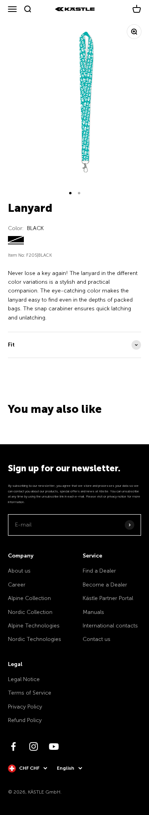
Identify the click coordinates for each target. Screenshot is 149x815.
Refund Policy (25, 720)
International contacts (110, 625)
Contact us (96, 639)
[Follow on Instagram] (33, 746)
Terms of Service (29, 692)
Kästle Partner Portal (108, 598)
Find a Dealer (99, 570)
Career (16, 584)
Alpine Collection (29, 598)
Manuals (93, 612)
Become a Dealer (105, 584)
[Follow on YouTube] (53, 746)
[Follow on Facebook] (13, 746)
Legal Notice (24, 679)
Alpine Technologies (34, 625)
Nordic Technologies (34, 639)
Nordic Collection (30, 612)
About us (19, 570)
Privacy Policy (25, 706)
